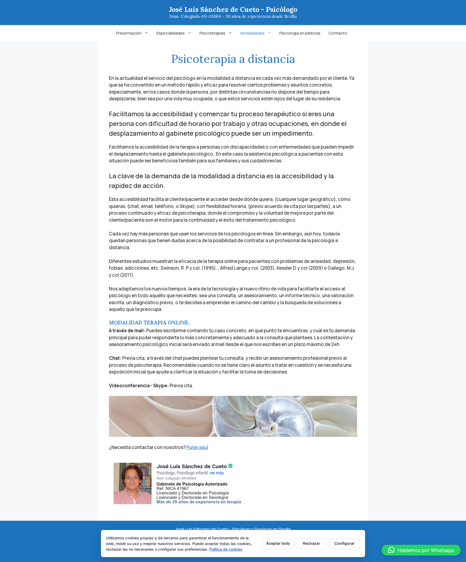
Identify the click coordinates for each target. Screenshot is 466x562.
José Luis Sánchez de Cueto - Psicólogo (233, 9)
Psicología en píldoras (299, 33)
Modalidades (252, 33)
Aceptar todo (278, 543)
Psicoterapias (212, 33)
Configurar (344, 543)
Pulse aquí (197, 447)
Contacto (337, 33)
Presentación (129, 33)
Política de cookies (225, 549)
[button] (421, 550)
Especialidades (170, 33)
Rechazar (311, 543)
